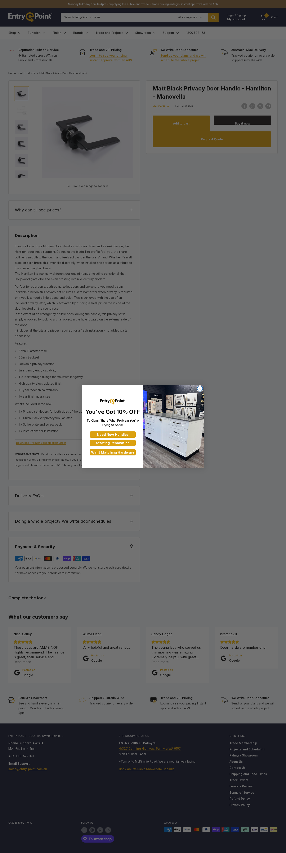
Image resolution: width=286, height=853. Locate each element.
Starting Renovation (113, 443)
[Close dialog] (200, 388)
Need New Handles (113, 434)
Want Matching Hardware (112, 452)
